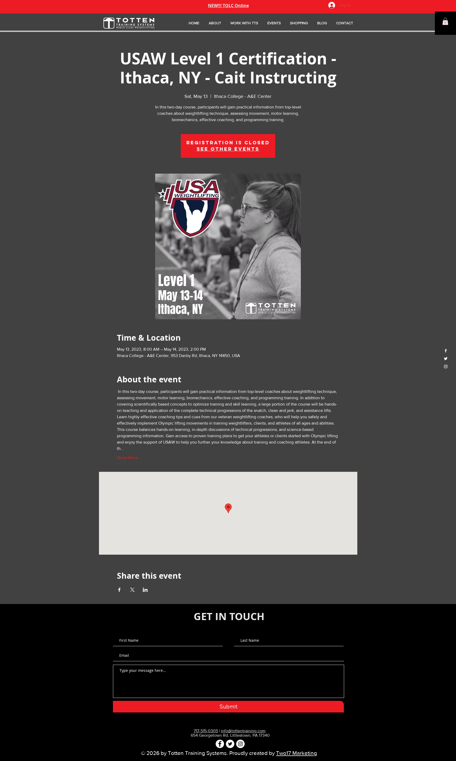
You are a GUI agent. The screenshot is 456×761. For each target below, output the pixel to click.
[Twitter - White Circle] (230, 744)
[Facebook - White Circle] (220, 744)
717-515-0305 (206, 731)
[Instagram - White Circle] (240, 744)
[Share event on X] (132, 590)
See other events (228, 149)
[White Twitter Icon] (445, 358)
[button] (445, 21)
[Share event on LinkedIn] (145, 590)
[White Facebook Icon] (445, 350)
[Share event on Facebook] (119, 590)
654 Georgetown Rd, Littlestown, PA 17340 (230, 735)
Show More (127, 457)
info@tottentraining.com (243, 731)
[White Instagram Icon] (445, 366)
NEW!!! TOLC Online (228, 5)
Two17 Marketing (296, 753)
